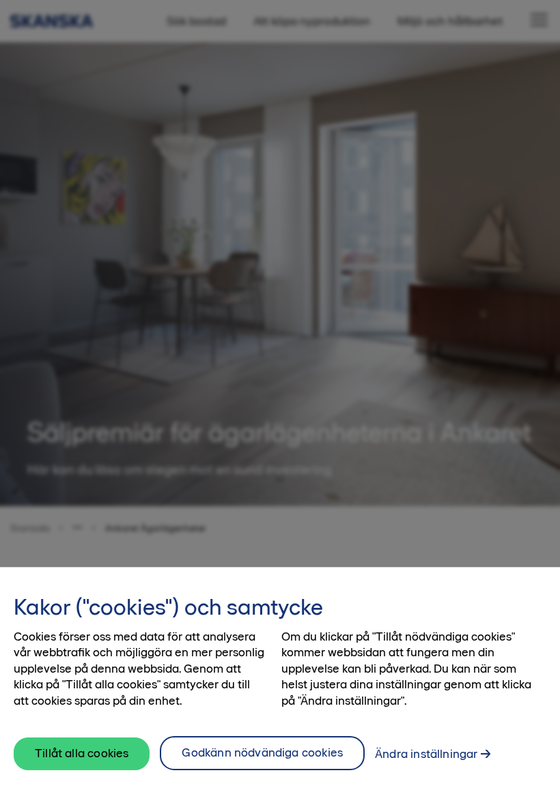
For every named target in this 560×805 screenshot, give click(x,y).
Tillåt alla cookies (81, 753)
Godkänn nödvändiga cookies (262, 752)
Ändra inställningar (426, 753)
